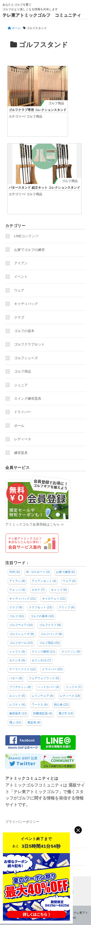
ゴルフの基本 (24, 331)
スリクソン (70, 651)
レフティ (17, 704)
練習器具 (21, 453)
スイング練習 (43, 651)
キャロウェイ (54, 598)
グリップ (66, 607)
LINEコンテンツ (26, 236)
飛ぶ (15, 722)
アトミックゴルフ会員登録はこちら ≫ (34, 524)
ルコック (17, 696)
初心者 (61, 704)
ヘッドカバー (48, 687)
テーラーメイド (22, 669)
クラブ (19, 317)
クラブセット (40, 607)
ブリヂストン (20, 687)
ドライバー (22, 412)
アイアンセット (44, 581)
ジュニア (21, 385)
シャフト (17, 651)
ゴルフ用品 (56, 103)
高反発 (34, 722)
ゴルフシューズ (26, 358)
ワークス (40, 704)
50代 (14, 572)
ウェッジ (17, 590)
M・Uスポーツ (38, 572)
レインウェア (42, 696)
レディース (24, 439)
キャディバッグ (26, 304)
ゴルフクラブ (50, 625)
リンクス (74, 687)
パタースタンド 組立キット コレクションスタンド (44, 187)
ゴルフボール (21, 643)
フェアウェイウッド (44, 678)
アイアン (21, 263)
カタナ (38, 590)
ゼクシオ (17, 660)
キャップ (59, 590)
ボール (19, 426)
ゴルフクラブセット (29, 344)
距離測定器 (42, 713)
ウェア (19, 290)
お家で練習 (65, 572)
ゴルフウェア (21, 625)
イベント (21, 277)
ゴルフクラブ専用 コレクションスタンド (37, 110)
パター (15, 678)
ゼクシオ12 (41, 660)
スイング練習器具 (27, 398)
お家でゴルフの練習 (29, 250)
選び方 (65, 713)
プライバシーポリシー (22, 822)
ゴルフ (16, 616)
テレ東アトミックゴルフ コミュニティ (41, 15)
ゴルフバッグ (51, 634)
